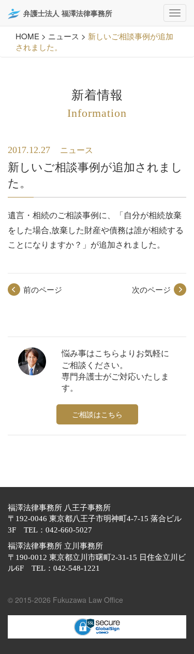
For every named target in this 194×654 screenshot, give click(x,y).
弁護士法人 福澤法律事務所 (67, 13)
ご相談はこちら (97, 414)
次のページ (151, 289)
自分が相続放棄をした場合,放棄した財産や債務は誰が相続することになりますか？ (96, 230)
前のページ (42, 289)
